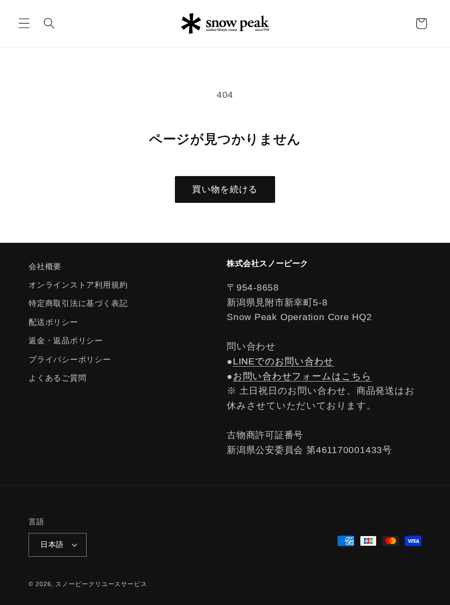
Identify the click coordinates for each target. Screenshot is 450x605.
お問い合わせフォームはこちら (302, 376)
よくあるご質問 (57, 378)
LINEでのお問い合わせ (283, 361)
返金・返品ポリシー (66, 340)
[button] (23, 23)
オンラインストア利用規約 (78, 285)
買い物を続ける (225, 189)
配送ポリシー (53, 322)
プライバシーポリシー (70, 359)
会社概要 (45, 266)
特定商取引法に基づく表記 (78, 303)
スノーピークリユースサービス (101, 583)
